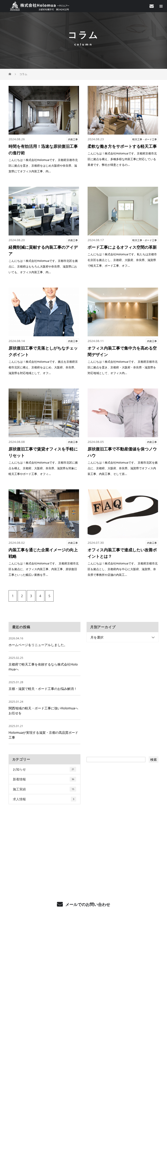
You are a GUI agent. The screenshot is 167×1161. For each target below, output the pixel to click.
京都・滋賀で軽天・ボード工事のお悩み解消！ (43, 688)
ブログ (83, 1057)
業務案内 (83, 948)
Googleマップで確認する (83, 1100)
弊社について (83, 997)
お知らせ (43, 769)
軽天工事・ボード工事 (144, 139)
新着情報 (43, 779)
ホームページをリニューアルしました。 (38, 645)
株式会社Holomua (83, 1076)
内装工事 (73, 139)
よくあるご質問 (84, 985)
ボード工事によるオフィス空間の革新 (122, 247)
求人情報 (43, 799)
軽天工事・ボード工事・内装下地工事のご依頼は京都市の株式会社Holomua (83, 1120)
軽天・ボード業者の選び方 (83, 972)
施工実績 (43, 789)
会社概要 (83, 1009)
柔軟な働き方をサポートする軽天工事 (122, 146)
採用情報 (83, 1021)
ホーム (83, 936)
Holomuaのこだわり (83, 960)
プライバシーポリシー (84, 1128)
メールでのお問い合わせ (87, 904)
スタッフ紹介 (83, 1033)
